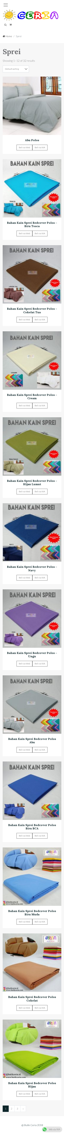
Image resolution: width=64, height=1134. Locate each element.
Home (8, 36)
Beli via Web (24, 147)
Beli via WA (40, 147)
